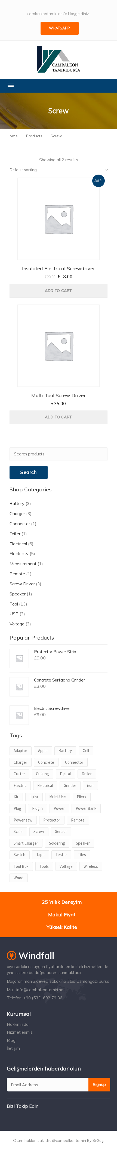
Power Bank (86, 808)
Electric (20, 785)
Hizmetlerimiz (20, 1032)
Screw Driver (22, 583)
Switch (19, 854)
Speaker (18, 594)
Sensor (61, 831)
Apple (43, 750)
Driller (15, 533)
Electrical (18, 543)
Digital (65, 773)
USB (14, 613)
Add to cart (58, 290)
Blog (11, 1040)
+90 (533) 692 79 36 (42, 997)
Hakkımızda (18, 1024)
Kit (16, 796)
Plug (17, 808)
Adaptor (20, 750)
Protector (51, 820)
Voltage (17, 623)
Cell (86, 750)
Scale (18, 831)
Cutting (42, 773)
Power (59, 808)
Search (28, 472)
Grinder (70, 785)
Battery (17, 503)
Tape (40, 854)
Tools (44, 866)
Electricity (19, 553)
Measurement (23, 563)
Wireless (91, 866)
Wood (18, 877)
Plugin (37, 808)
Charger (17, 513)
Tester (61, 854)
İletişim (13, 1048)
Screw (38, 831)
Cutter (19, 773)
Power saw (23, 820)
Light (33, 796)
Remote (17, 573)
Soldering (57, 843)
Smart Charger (26, 843)
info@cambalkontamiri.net (40, 989)
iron (90, 785)
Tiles (82, 854)
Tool (14, 604)
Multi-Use (57, 796)
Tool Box (21, 866)
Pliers (81, 796)
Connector (20, 523)
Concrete (46, 762)
